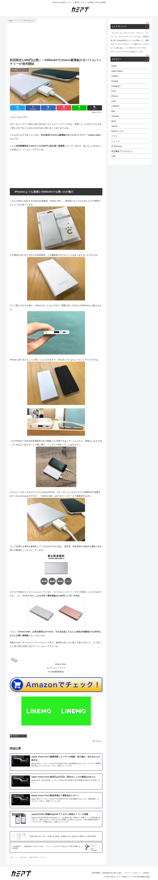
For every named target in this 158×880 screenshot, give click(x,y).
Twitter (114, 126)
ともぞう (19, 117)
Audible (114, 76)
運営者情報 (96, 873)
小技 (113, 156)
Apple (114, 66)
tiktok (113, 121)
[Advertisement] (56, 40)
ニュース (115, 141)
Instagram (116, 86)
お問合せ (146, 873)
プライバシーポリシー (132, 873)
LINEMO (115, 106)
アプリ (114, 136)
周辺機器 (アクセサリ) (19, 736)
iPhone (114, 96)
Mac (113, 111)
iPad (113, 91)
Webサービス (117, 131)
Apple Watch (117, 71)
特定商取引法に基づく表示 (112, 873)
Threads (115, 116)
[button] (94, 107)
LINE (113, 101)
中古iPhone (116, 146)
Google (114, 81)
